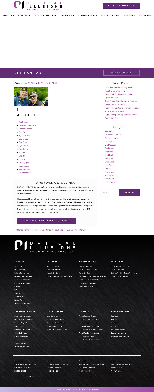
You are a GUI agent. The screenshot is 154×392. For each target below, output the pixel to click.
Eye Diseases (24, 135)
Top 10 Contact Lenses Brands (90, 319)
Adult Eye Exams (53, 266)
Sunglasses (24, 166)
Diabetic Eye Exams (54, 273)
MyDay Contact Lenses (55, 326)
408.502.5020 (53, 371)
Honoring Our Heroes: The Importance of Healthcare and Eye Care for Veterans (51, 230)
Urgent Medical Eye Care (88, 286)
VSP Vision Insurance (22, 280)
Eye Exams (23, 15)
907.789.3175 (117, 371)
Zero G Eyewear (20, 340)
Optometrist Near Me (118, 333)
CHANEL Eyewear (20, 333)
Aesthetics (23, 122)
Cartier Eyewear (20, 326)
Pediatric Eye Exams (54, 270)
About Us (7, 15)
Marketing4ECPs (71, 389)
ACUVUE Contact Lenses (56, 319)
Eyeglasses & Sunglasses (23, 319)
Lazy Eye (22, 156)
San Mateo (115, 316)
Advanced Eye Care (45, 15)
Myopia (22, 159)
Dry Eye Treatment (117, 270)
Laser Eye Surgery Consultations (90, 280)
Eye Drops (23, 139)
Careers (17, 286)
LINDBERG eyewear (21, 336)
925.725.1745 (85, 371)
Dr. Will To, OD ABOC (47, 83)
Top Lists (128, 15)
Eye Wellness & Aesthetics (120, 266)
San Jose (114, 319)
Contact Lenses (109, 15)
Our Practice (18, 266)
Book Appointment (121, 73)
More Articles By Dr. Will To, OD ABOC (46, 220)
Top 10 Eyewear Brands (87, 316)
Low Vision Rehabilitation (88, 283)
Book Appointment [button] (120, 5)
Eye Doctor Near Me (118, 330)
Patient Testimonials (21, 273)
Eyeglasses (23, 152)
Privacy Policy (19, 300)
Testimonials (24, 169)
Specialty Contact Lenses (88, 270)
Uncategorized (25, 173)
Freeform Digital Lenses (22, 323)
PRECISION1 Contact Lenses (57, 330)
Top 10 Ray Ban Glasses (87, 336)
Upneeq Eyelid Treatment (120, 276)
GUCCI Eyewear (20, 343)
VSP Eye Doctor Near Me (120, 336)
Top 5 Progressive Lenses (88, 323)
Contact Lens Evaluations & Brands (59, 276)
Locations (144, 15)
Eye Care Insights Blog (22, 283)
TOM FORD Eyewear (21, 347)
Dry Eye (22, 132)
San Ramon (115, 323)
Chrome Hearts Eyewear (23, 330)
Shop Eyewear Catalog (22, 316)
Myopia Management (86, 266)
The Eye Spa (66, 15)
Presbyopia (24, 162)
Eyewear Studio (86, 15)
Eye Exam (23, 142)
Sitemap (17, 293)
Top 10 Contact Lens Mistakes (89, 340)
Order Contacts (52, 316)
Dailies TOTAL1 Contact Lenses (58, 323)
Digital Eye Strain (85, 273)
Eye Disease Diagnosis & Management (92, 276)
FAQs (16, 290)
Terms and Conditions (22, 303)
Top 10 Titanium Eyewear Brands (91, 330)
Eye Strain (23, 149)
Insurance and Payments (23, 276)
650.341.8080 (21, 371)
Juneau (113, 326)
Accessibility (18, 297)
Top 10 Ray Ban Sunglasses (89, 333)
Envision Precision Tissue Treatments (124, 273)
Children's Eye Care (27, 125)
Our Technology (20, 270)
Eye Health (23, 145)
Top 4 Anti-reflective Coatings (89, 326)
